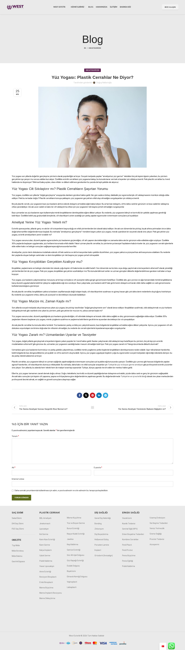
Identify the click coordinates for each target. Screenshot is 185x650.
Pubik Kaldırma (45, 561)
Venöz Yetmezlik (157, 528)
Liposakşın (44, 529)
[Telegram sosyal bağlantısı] (105, 395)
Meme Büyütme (46, 588)
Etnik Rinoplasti (46, 582)
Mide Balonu (17, 556)
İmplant (98, 550)
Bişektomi (71, 571)
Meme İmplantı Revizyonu (50, 593)
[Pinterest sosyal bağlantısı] (92, 395)
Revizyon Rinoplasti (47, 577)
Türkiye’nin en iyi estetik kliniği (133, 376)
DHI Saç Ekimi (17, 523)
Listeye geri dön (92, 407)
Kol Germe (43, 534)
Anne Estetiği (45, 572)
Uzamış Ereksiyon (157, 518)
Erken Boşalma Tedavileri (133, 534)
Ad (13, 467)
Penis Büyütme (128, 555)
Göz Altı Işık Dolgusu (75, 555)
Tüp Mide (16, 545)
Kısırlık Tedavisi (128, 523)
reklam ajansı (110, 636)
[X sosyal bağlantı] (86, 395)
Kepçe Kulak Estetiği (76, 534)
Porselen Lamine (102, 545)
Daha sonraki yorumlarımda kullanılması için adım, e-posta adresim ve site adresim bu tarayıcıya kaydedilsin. (61, 490)
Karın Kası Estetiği (47, 539)
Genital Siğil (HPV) (130, 529)
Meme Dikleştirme (47, 598)
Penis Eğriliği (127, 561)
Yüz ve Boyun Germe (76, 523)
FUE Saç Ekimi (18, 529)
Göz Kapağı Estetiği (75, 560)
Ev (85, 48)
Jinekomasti (44, 523)
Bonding (98, 523)
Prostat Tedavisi (157, 539)
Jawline (70, 539)
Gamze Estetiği (73, 550)
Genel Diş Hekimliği (103, 518)
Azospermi (154, 544)
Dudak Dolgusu (73, 566)
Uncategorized (95, 48)
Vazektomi (127, 518)
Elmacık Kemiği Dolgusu (77, 576)
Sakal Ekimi (17, 518)
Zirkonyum (99, 529)
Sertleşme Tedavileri (159, 523)
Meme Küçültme (74, 518)
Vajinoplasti (72, 582)
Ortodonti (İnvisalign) (104, 555)
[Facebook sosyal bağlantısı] (79, 395)
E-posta (98, 467)
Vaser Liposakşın (46, 566)
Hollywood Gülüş (102, 539)
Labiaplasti (71, 587)
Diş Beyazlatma (101, 534)
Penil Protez (127, 550)
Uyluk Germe (44, 555)
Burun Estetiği (73, 528)
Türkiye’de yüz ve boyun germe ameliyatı (125, 365)
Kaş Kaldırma (72, 544)
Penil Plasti (127, 545)
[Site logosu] (15, 7)
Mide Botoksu (18, 551)
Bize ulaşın (170, 7)
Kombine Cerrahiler (130, 539)
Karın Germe (44, 545)
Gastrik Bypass (18, 561)
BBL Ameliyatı (45, 518)
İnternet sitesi (18, 479)
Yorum (15, 436)
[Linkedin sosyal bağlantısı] (99, 395)
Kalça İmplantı (45, 550)
